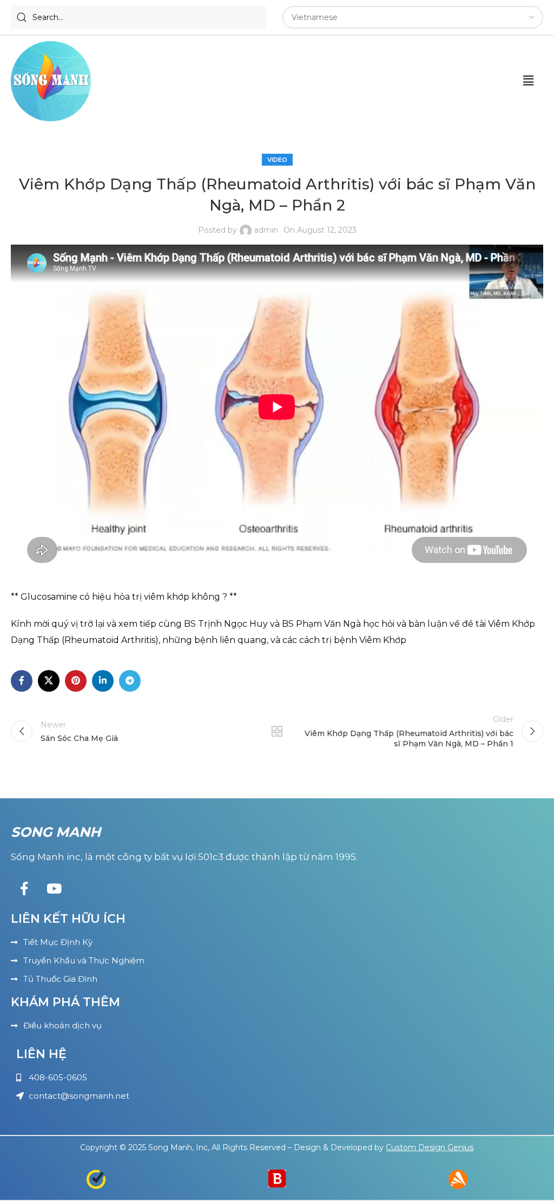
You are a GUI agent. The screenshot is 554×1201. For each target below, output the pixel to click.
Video (277, 159)
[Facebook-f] (24, 888)
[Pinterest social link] (76, 681)
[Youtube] (54, 888)
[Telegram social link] (130, 681)
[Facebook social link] (21, 681)
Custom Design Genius (429, 1147)
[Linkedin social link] (103, 681)
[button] (528, 81)
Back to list (277, 731)
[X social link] (49, 681)
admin (266, 230)
